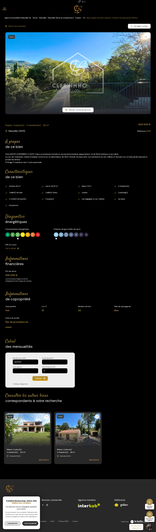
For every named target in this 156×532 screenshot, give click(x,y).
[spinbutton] (54, 370)
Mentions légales (41, 521)
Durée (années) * (48, 358)
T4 (84, 18)
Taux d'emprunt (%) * (49, 367)
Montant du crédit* (19, 358)
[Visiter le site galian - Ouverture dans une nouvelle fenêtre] (124, 505)
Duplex (78, 18)
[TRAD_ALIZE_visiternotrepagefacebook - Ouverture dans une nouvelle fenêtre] (42, 505)
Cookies (75, 521)
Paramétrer (12, 523)
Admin (52, 521)
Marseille (42, 18)
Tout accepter (30, 523)
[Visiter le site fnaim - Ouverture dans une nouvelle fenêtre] (116, 505)
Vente (35, 18)
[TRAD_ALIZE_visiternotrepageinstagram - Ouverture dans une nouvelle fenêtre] (47, 505)
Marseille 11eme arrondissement (61, 18)
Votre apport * (18, 367)
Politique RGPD (63, 521)
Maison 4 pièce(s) (16, 450)
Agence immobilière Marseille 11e (17, 18)
